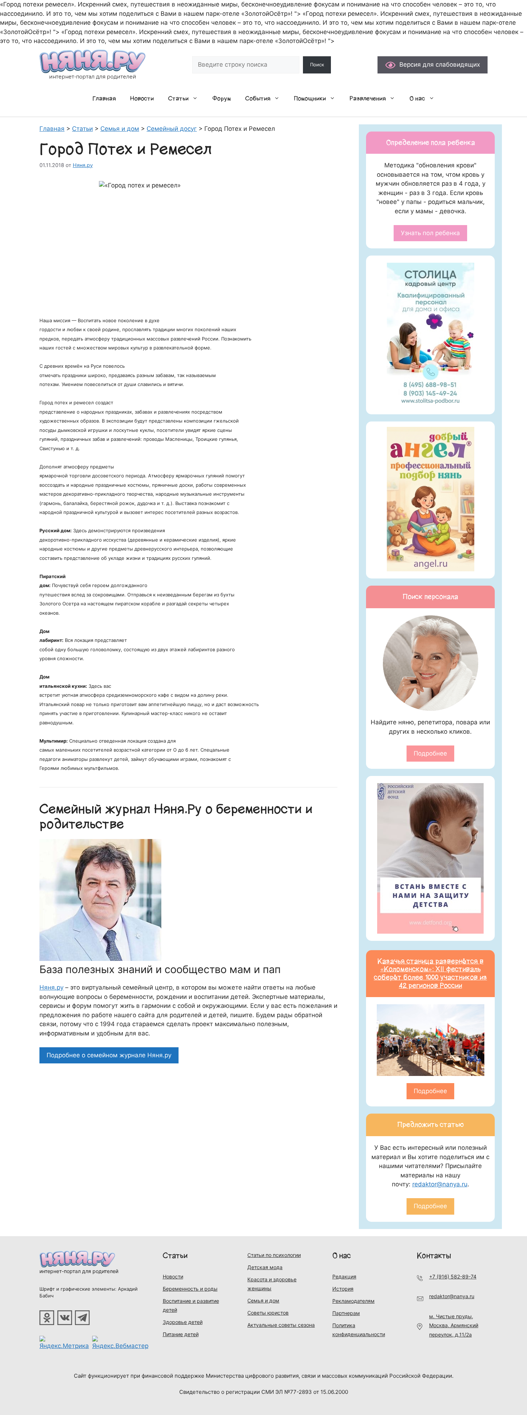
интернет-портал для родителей (78, 1271)
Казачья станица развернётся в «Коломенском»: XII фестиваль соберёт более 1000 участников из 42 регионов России (430, 973)
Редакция (344, 1276)
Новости (142, 98)
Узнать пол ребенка (430, 233)
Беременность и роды (190, 1289)
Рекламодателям (353, 1301)
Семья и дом (263, 1300)
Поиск (317, 64)
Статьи (178, 98)
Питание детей (181, 1334)
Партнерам (346, 1313)
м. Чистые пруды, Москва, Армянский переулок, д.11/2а (453, 1325)
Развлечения (368, 98)
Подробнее (430, 753)
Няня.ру (51, 987)
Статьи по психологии (274, 1255)
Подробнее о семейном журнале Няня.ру (109, 1055)
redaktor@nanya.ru (439, 1184)
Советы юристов (268, 1313)
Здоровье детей (183, 1322)
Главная (104, 98)
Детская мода (265, 1267)
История (342, 1289)
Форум (221, 98)
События (257, 98)
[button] (197, 98)
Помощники (310, 98)
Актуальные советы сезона (281, 1325)
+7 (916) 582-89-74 (452, 1276)
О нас (417, 98)
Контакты (434, 1255)
